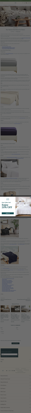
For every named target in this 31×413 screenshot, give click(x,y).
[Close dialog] (30, 197)
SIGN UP (8, 213)
